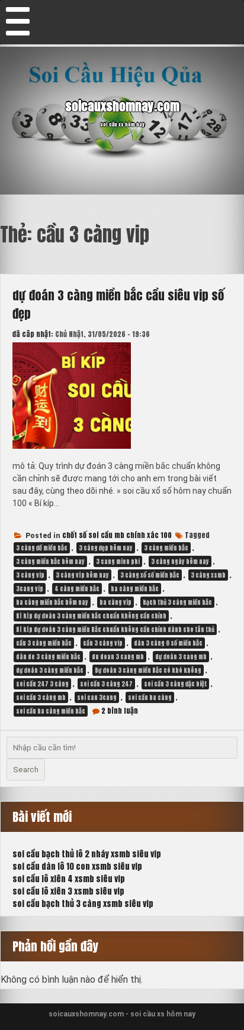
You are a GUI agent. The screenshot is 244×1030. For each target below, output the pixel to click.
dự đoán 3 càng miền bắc (50, 670)
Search (25, 769)
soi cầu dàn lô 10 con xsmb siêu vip (77, 866)
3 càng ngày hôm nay (180, 561)
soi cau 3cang (97, 697)
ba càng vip (115, 602)
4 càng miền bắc (76, 588)
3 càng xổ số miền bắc (149, 575)
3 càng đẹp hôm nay (106, 547)
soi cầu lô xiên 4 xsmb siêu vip (68, 879)
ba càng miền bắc (135, 588)
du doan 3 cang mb (118, 656)
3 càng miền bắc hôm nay (50, 561)
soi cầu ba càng (150, 697)
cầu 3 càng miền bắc (44, 643)
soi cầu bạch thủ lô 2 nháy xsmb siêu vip (86, 854)
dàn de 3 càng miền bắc (48, 656)
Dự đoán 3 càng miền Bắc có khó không (148, 670)
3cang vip (29, 588)
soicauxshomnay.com (122, 106)
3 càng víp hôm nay (82, 575)
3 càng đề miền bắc (42, 547)
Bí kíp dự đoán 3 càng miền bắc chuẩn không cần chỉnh (91, 615)
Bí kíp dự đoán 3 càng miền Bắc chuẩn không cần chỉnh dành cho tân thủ (115, 629)
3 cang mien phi (118, 561)
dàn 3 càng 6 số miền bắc (168, 643)
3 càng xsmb (208, 575)
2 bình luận (119, 710)
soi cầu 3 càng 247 (106, 683)
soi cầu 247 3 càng (42, 683)
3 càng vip (30, 575)
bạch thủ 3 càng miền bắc (177, 602)
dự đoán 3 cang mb (181, 656)
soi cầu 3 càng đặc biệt (175, 683)
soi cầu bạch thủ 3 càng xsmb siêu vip (82, 904)
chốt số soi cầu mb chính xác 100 (117, 535)
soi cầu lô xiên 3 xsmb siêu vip (68, 891)
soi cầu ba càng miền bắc (50, 711)
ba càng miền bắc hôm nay (52, 602)
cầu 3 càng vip (103, 643)
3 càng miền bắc (166, 547)
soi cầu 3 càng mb (41, 697)
